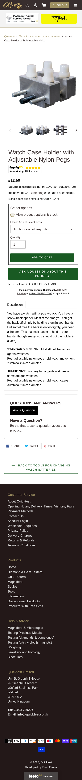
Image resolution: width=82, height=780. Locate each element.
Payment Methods (20, 511)
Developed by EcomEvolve (41, 767)
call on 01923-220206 (40, 293)
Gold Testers (17, 577)
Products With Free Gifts (25, 606)
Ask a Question (24, 410)
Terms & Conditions (21, 545)
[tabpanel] (41, 349)
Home (12, 567)
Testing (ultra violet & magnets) (30, 642)
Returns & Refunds (21, 540)
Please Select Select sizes (26, 221)
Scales (12, 586)
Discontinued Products (24, 601)
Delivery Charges (20, 535)
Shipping (37, 192)
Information (16, 596)
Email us (21, 293)
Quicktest (9, 36)
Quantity (15, 237)
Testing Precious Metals (25, 633)
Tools (11, 591)
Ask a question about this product (43, 273)
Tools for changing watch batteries (39, 36)
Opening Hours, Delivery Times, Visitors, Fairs (41, 506)
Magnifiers (15, 582)
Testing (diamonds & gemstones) (31, 637)
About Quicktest (19, 501)
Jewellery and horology (24, 652)
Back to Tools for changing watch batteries (43, 467)
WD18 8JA (60, 290)
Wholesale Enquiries (22, 526)
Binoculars (15, 657)
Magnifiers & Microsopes (25, 628)
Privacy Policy (18, 530)
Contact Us (16, 516)
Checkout (60, 5)
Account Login (18, 521)
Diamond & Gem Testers (25, 572)
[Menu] (76, 5)
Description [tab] (15, 304)
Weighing (14, 647)
